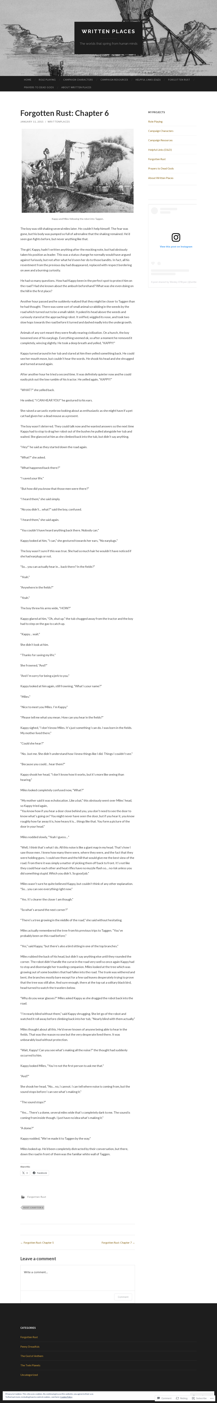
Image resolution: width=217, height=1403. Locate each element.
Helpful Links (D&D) (148, 79)
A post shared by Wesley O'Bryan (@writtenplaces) (178, 282)
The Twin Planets (30, 1365)
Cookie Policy (66, 1397)
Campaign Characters (78, 79)
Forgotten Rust (179, 79)
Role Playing (47, 79)
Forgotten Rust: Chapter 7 (118, 1242)
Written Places (108, 31)
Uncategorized (29, 1374)
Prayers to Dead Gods (39, 87)
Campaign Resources (114, 79)
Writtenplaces (59, 121)
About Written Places (76, 87)
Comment (123, 1296)
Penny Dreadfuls (30, 1346)
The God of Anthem (31, 1355)
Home (27, 79)
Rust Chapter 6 (33, 1207)
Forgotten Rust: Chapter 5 (37, 1242)
